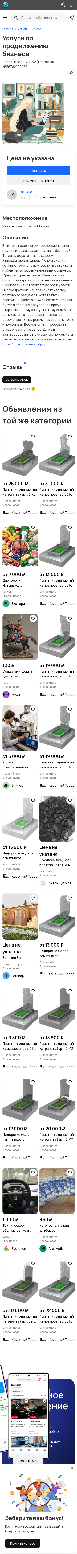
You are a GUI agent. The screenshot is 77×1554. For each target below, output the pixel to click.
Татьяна (25, 192)
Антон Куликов (60, 883)
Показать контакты (38, 181)
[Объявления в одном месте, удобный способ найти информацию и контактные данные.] (5, 5)
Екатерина (20, 603)
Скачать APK (28, 1461)
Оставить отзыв (17, 379)
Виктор (17, 785)
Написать (38, 170)
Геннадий (19, 976)
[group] (33, 113)
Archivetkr (56, 1248)
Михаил (17, 694)
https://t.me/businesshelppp (24, 344)
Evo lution (19, 1248)
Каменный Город (25, 512)
